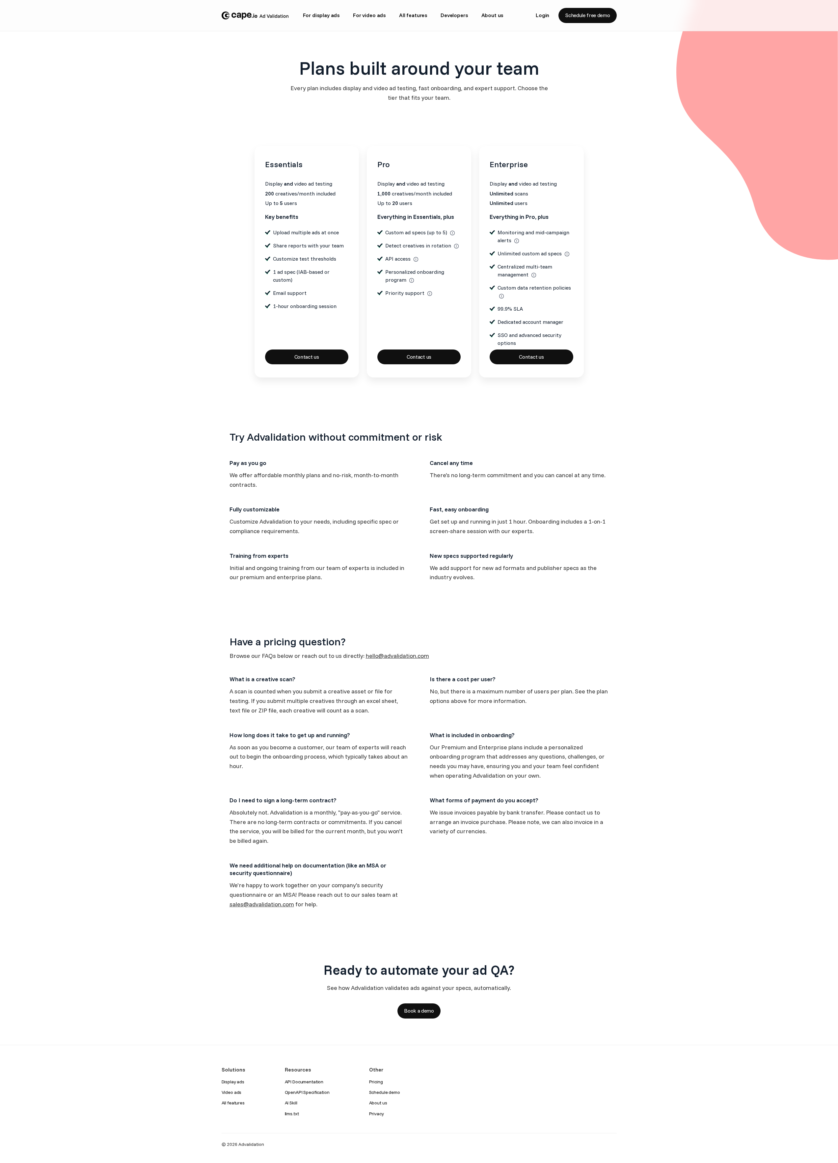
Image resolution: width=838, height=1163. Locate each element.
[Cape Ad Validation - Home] (255, 15)
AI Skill (291, 1103)
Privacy (376, 1114)
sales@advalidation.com (262, 904)
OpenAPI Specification (307, 1092)
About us (492, 15)
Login (542, 15)
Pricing (376, 1082)
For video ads (369, 15)
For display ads (321, 15)
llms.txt (292, 1114)
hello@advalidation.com (397, 655)
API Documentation (304, 1082)
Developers (454, 15)
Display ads (233, 1082)
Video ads (232, 1092)
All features (413, 15)
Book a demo (419, 1010)
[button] (452, 233)
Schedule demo (384, 1092)
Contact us (306, 356)
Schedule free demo (587, 15)
